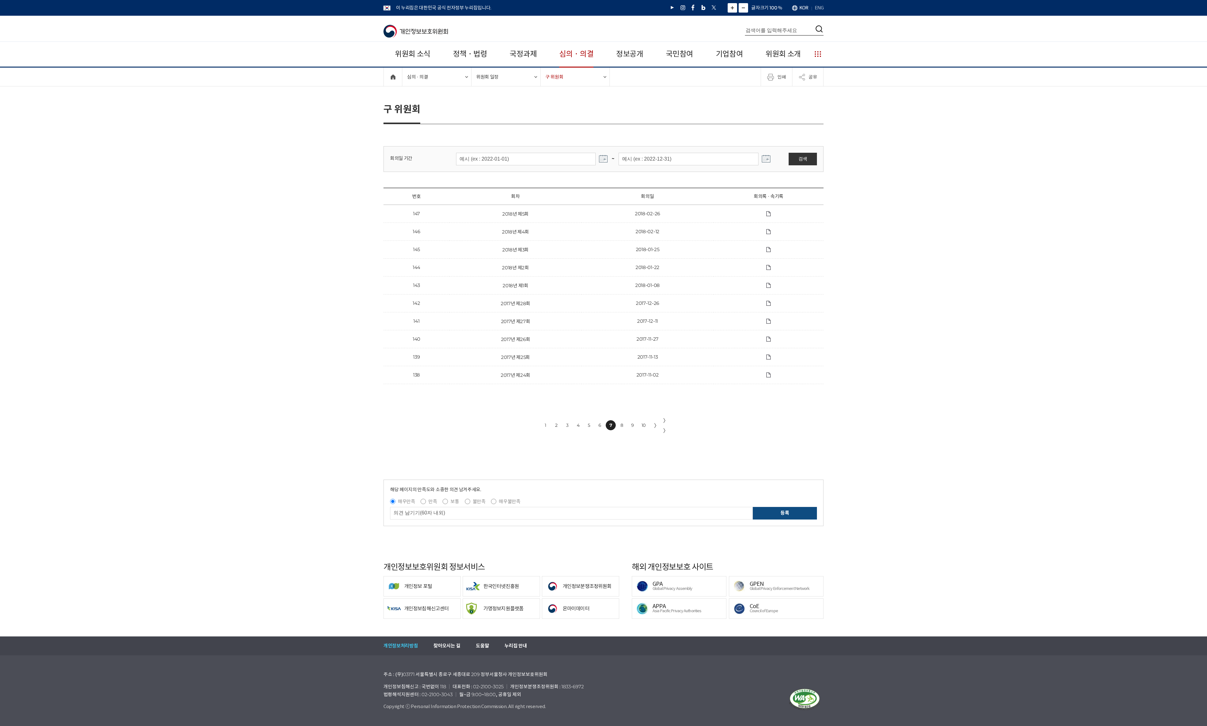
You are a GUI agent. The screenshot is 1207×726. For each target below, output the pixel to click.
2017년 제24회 (515, 375)
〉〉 (665, 425)
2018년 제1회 (515, 286)
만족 (432, 501)
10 (644, 425)
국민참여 (679, 54)
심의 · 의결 (576, 54)
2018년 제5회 (515, 214)
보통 (454, 501)
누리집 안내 (515, 646)
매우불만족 (509, 501)
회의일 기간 (401, 158)
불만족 (479, 501)
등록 (784, 513)
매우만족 (406, 501)
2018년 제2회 (515, 268)
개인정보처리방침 (400, 646)
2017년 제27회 (515, 321)
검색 (802, 159)
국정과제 (523, 54)
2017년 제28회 (515, 303)
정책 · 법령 (470, 54)
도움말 (482, 646)
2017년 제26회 (515, 339)
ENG (819, 8)
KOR (803, 8)
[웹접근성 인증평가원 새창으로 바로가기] (804, 699)
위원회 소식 (412, 54)
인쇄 (781, 76)
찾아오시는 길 (446, 646)
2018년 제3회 (515, 250)
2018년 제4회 (515, 232)
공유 (812, 76)
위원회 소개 (783, 54)
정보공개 (629, 54)
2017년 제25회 (515, 357)
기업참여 (729, 54)
